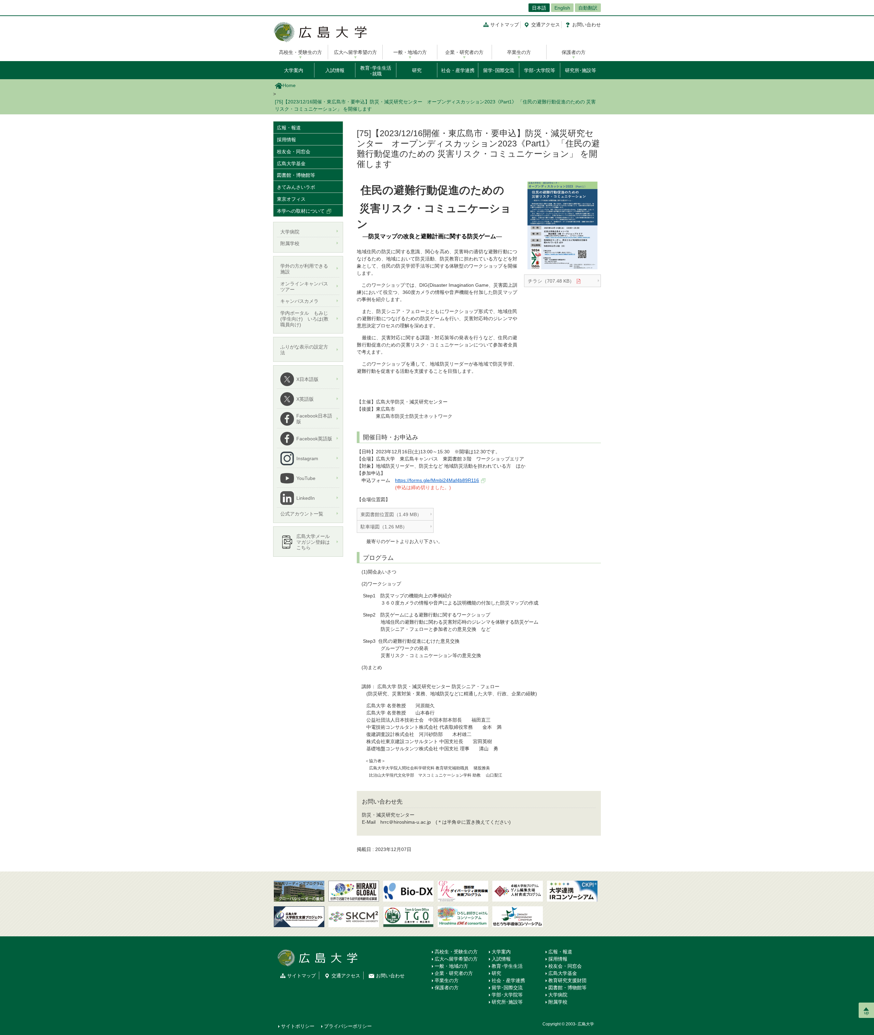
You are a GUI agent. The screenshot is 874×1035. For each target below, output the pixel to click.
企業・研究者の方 (464, 52)
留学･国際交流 (498, 70)
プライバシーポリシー (348, 1026)
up (866, 1012)
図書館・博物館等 (296, 175)
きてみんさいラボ (296, 187)
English (562, 8)
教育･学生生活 (507, 966)
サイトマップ (504, 24)
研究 (417, 70)
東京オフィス (291, 199)
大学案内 (293, 70)
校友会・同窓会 (293, 151)
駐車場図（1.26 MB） (384, 526)
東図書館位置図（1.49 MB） (391, 514)
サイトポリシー (297, 1026)
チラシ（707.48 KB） (551, 281)
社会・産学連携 (458, 70)
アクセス (545, 24)
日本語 (539, 8)
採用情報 (286, 139)
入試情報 (334, 70)
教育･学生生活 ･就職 (375, 70)
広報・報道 (289, 127)
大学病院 (557, 994)
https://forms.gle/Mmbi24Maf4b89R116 (437, 480)
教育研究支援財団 (567, 980)
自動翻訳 (587, 8)
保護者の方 (574, 52)
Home (289, 85)
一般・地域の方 (410, 52)
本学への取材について (301, 211)
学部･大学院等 (539, 70)
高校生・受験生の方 (300, 52)
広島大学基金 (291, 163)
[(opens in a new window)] (408, 891)
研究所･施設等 (580, 70)
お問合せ (586, 24)
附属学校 (557, 1002)
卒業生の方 (519, 52)
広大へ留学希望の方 (355, 52)
